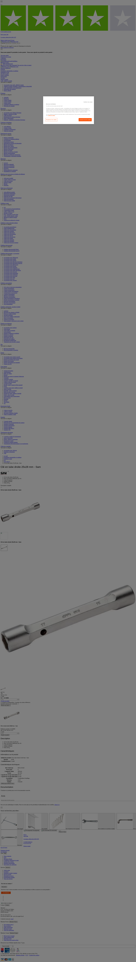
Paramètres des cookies (51, 119)
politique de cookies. (51, 115)
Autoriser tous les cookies (85, 119)
